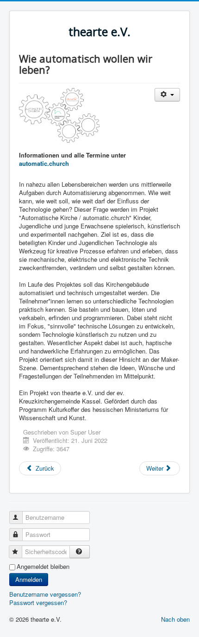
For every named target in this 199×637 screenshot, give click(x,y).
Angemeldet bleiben (43, 566)
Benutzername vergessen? (45, 594)
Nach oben (175, 619)
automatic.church (44, 163)
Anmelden (28, 579)
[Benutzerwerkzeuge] (167, 94)
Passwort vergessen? (38, 602)
